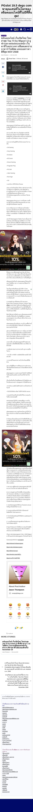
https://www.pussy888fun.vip (10, 771)
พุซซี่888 (4, 720)
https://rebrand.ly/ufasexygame (15, 543)
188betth (4, 790)
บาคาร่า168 (5, 773)
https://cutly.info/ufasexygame (14, 547)
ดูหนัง (3, 733)
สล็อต (8, 305)
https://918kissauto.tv (8, 707)
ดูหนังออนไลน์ (6, 735)
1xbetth (4, 781)
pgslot (4, 724)
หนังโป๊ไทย (5, 779)
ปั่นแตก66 (5, 711)
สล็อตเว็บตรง (5, 742)
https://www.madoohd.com (9, 709)
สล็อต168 (5, 755)
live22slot (5, 731)
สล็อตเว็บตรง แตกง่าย (8, 757)
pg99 (3, 727)
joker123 (4, 715)
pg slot (4, 782)
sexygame (4, 35)
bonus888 (5, 766)
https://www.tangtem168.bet (9, 777)
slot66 (4, 760)
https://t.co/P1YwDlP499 (13, 558)
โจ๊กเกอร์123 (5, 753)
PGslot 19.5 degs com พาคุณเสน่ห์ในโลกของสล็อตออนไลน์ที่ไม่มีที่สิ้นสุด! (16, 11)
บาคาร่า (4, 722)
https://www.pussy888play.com (10, 718)
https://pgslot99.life (7, 770)
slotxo (4, 775)
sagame (4, 713)
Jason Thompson (4, 55)
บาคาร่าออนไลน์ (6, 740)
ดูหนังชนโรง (5, 738)
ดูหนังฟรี (4, 716)
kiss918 (4, 786)
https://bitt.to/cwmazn (12, 550)
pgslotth (4, 788)
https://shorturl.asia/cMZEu (14, 554)
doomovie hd (5, 792)
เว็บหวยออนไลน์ (6, 744)
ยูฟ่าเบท (11, 633)
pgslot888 (5, 784)
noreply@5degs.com (17, 593)
